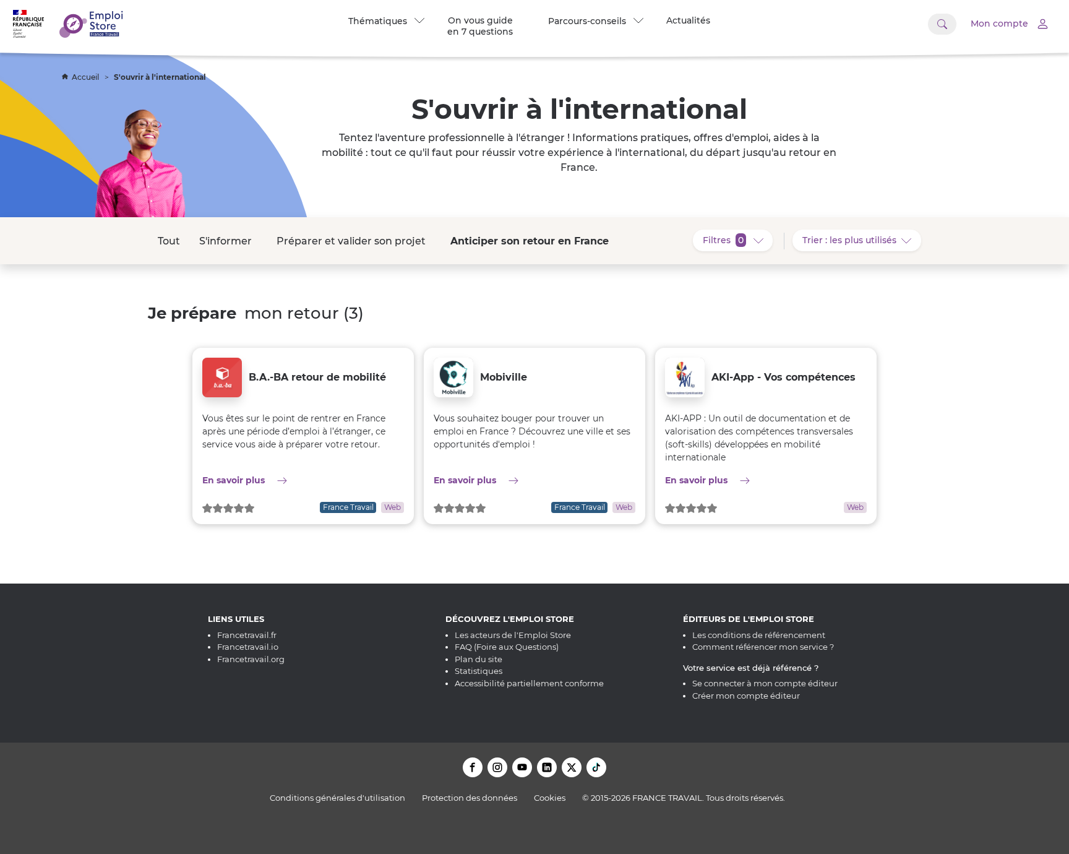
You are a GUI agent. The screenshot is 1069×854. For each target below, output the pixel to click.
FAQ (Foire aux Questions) (507, 647)
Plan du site (478, 659)
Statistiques (478, 671)
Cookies (549, 798)
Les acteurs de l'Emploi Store (513, 635)
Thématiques (380, 21)
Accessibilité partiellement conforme (529, 683)
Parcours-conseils (589, 21)
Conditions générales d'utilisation (337, 798)
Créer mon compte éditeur (746, 696)
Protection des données (469, 798)
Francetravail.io (247, 647)
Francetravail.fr (247, 635)
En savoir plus (303, 480)
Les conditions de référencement (758, 635)
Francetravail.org (251, 659)
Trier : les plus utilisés (861, 240)
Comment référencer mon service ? (763, 647)
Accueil (86, 77)
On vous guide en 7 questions (480, 26)
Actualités (688, 20)
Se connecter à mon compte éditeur (765, 683)
